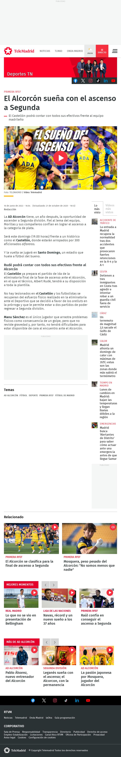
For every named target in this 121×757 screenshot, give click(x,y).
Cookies (22, 737)
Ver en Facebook (33, 701)
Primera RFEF (12, 91)
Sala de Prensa (12, 732)
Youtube (113, 80)
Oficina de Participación (78, 735)
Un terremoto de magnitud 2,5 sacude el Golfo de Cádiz (94, 314)
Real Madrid (14, 611)
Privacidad (99, 735)
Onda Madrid (75, 51)
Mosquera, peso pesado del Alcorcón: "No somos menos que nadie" (89, 538)
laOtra (49, 718)
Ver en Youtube (88, 700)
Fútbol (23, 395)
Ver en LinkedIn (77, 700)
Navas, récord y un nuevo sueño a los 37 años (59, 598)
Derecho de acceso (97, 732)
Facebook (75, 81)
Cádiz (103, 313)
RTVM (8, 712)
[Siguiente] (54, 584)
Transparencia (50, 732)
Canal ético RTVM (54, 735)
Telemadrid (21, 718)
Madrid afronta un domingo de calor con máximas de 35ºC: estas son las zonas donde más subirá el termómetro (94, 342)
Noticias (45, 51)
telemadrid (15, 750)
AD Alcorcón (11, 395)
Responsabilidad (31, 732)
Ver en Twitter (44, 701)
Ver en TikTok (66, 701)
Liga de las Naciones (57, 611)
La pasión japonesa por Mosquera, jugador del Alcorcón (96, 655)
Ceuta (103, 271)
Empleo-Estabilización (16, 735)
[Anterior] (45, 584)
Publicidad (79, 732)
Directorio (65, 732)
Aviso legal (9, 737)
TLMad (58, 51)
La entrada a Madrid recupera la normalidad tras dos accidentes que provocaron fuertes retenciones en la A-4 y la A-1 (94, 221)
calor (103, 341)
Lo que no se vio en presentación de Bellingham (21, 598)
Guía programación (65, 718)
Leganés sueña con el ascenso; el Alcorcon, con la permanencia (59, 655)
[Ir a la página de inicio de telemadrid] (19, 51)
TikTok (98, 81)
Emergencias (108, 424)
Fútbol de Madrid (65, 395)
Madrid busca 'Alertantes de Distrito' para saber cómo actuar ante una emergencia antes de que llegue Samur (94, 425)
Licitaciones (36, 735)
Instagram (90, 80)
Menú (114, 51)
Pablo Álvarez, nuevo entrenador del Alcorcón (21, 655)
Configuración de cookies (42, 737)
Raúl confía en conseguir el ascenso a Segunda (96, 598)
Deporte (33, 395)
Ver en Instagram (55, 700)
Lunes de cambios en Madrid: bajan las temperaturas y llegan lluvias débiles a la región (94, 384)
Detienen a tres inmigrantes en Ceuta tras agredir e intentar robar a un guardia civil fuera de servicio (94, 273)
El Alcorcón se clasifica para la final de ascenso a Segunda (31, 538)
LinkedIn (105, 80)
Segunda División (54, 668)
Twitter (83, 81)
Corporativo (14, 726)
